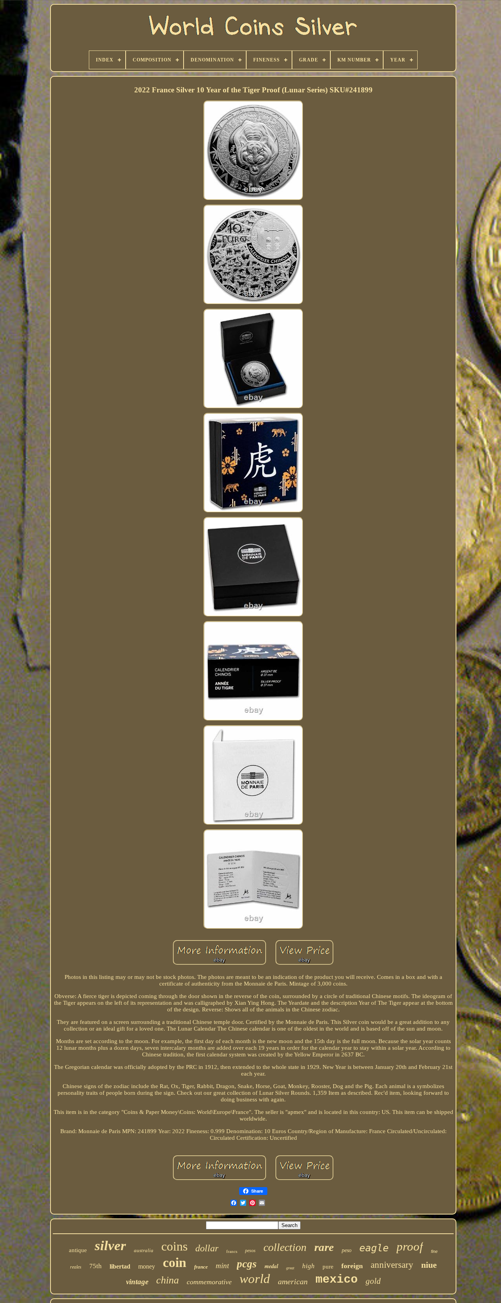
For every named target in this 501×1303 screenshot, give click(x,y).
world (255, 1279)
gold (373, 1281)
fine (434, 1251)
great (290, 1268)
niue (429, 1265)
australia (143, 1250)
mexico (336, 1279)
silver (110, 1245)
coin (174, 1262)
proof (409, 1246)
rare (324, 1247)
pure (328, 1266)
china (167, 1280)
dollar (206, 1248)
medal (271, 1266)
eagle (374, 1248)
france (201, 1267)
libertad (120, 1266)
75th (95, 1266)
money (146, 1266)
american (293, 1281)
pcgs (247, 1264)
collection (284, 1247)
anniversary (392, 1265)
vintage (137, 1282)
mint (222, 1266)
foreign (352, 1266)
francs (231, 1251)
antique (78, 1250)
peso (346, 1250)
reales (75, 1267)
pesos (250, 1250)
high (308, 1266)
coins (174, 1246)
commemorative (209, 1282)
